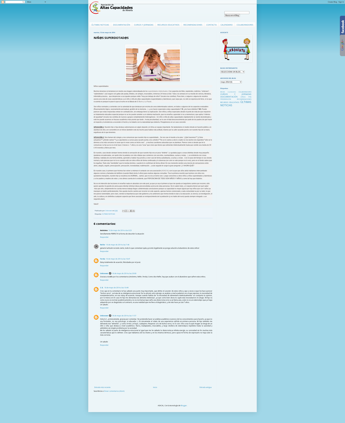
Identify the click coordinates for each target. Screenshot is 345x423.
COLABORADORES (245, 24)
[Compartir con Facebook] (131, 211)
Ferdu (102, 259)
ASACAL (165, 171)
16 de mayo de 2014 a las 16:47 (118, 259)
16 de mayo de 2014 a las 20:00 (124, 273)
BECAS (222, 92)
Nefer (102, 245)
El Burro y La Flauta (144, 102)
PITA (249, 97)
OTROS (243, 97)
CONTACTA (211, 24)
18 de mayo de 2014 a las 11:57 (124, 316)
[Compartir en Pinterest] (133, 211)
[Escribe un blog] (126, 211)
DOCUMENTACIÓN (121, 24)
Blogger (184, 405)
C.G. (102, 287)
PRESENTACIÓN (225, 99)
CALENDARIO (227, 24)
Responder (104, 237)
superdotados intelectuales (158, 91)
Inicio (155, 387)
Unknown (104, 273)
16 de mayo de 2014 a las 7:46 (117, 245)
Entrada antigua (206, 387)
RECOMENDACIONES (192, 24)
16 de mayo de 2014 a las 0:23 (120, 230)
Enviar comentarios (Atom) (114, 391)
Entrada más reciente (102, 387)
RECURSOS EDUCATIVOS (168, 24)
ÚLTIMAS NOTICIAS (100, 24)
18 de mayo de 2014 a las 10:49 (116, 287)
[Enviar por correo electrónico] (123, 211)
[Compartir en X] (128, 211)
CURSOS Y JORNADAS (143, 24)
